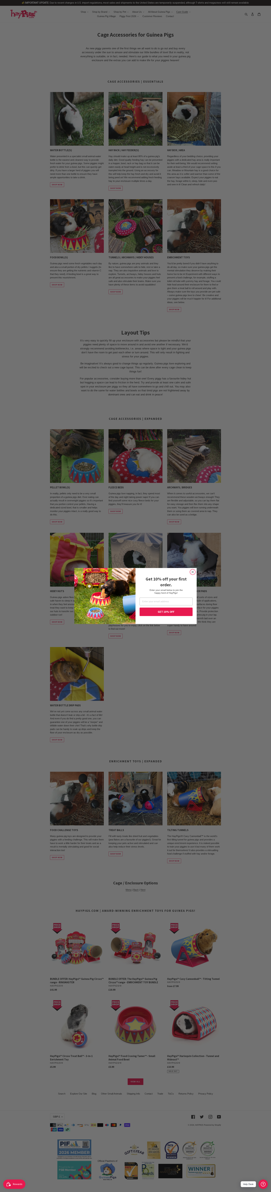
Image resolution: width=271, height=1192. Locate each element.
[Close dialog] (192, 572)
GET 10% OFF (166, 612)
